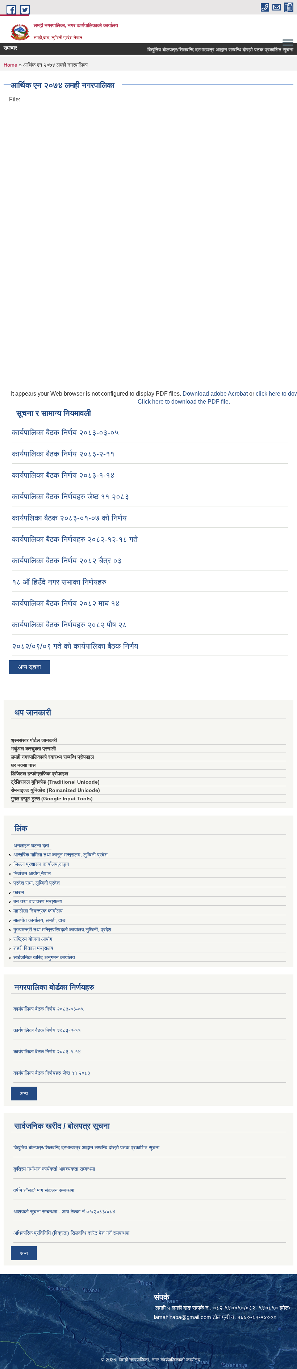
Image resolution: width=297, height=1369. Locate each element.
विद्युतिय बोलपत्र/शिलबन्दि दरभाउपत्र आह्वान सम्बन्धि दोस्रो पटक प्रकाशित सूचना (211, 49)
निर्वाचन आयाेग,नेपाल (32, 873)
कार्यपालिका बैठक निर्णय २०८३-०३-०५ (65, 432)
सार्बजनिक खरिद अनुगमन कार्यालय (44, 957)
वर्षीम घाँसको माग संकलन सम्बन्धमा (43, 1190)
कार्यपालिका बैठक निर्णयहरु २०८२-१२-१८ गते (75, 539)
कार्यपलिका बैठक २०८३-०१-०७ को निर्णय (69, 518)
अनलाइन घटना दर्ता (31, 845)
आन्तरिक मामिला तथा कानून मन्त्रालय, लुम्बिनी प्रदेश (60, 855)
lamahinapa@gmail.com (182, 1317)
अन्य (24, 1093)
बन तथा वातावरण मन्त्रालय (37, 901)
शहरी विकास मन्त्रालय (33, 948)
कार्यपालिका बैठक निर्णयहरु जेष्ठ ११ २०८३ (70, 496)
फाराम (18, 892)
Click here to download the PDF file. (184, 402)
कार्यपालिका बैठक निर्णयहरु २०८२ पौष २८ (69, 624)
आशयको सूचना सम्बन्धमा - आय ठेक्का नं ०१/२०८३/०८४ (64, 1211)
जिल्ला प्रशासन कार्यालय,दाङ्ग (41, 864)
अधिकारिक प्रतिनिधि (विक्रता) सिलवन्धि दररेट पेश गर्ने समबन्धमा (71, 1233)
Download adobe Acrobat (216, 394)
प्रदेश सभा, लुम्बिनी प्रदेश (36, 883)
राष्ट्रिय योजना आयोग (32, 939)
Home (10, 65)
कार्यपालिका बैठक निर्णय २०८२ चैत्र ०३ (67, 560)
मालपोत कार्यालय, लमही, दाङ (39, 920)
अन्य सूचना (29, 667)
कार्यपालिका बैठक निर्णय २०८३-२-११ (63, 454)
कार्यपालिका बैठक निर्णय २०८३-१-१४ (63, 475)
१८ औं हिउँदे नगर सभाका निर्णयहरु (59, 582)
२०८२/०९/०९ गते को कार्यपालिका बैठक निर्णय (75, 646)
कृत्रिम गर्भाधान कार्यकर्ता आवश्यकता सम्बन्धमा (54, 1169)
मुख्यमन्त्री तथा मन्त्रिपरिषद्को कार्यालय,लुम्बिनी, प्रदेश (62, 929)
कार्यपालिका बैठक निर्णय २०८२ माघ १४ (66, 603)
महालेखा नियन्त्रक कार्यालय (38, 911)
